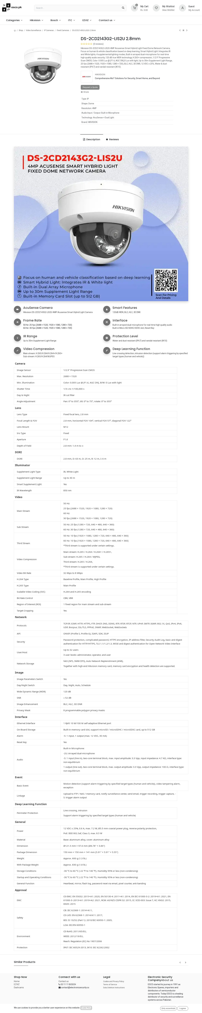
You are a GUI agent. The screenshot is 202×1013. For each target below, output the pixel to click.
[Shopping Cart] (134, 7)
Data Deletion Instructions (114, 988)
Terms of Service (110, 985)
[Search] (123, 8)
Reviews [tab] (114, 139)
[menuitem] (14, 20)
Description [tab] (93, 139)
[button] (180, 962)
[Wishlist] (156, 7)
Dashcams (19, 987)
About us (167, 980)
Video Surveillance (33, 30)
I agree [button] (182, 1008)
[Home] (15, 30)
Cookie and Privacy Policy (113, 981)
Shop (21, 30)
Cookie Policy (86, 1008)
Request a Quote (90, 87)
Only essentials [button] (168, 1008)
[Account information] (182, 7)
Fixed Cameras (63, 30)
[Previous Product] (179, 30)
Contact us (64, 981)
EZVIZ (17, 984)
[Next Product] (186, 30)
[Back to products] (183, 30)
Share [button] (86, 92)
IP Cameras (49, 30)
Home (17, 981)
